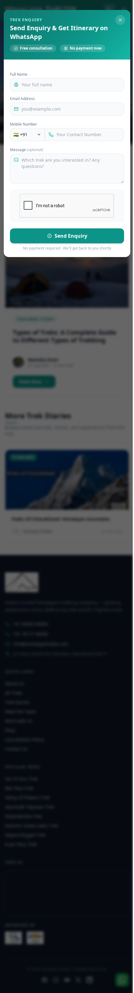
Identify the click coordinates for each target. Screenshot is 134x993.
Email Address (22, 98)
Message (26, 149)
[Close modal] (120, 20)
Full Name (18, 74)
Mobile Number (23, 124)
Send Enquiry (71, 235)
